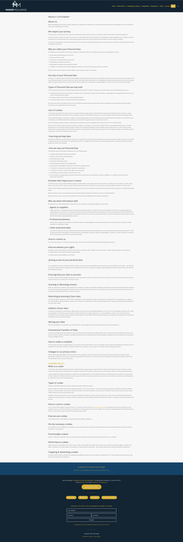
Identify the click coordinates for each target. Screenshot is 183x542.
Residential (89, 524)
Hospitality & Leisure (79, 524)
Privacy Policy (96, 536)
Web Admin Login (87, 536)
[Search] (177, 6)
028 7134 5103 (83, 482)
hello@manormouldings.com (99, 482)
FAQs (102, 524)
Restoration (96, 524)
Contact (107, 524)
